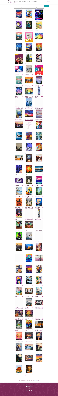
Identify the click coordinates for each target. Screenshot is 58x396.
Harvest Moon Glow (37, 208)
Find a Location (19, 384)
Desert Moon (26, 230)
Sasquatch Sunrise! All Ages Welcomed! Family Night (29, 97)
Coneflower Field (16, 97)
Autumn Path (26, 319)
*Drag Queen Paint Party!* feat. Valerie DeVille (28, 153)
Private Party (27, 384)
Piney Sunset (16, 219)
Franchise (35, 1)
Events (20, 1)
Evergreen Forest (36, 197)
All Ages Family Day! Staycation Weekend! (29, 119)
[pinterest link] (31, 390)
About (34, 384)
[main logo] (10, 0)
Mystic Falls (36, 97)
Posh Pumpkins (26, 241)
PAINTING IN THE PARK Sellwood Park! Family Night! (18, 19)
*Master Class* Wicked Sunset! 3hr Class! (28, 341)
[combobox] (18, 8)
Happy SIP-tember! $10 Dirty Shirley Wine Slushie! (19, 86)
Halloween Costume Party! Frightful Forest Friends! (29, 375)
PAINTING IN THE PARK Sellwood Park (38, 130)
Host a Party (24, 1)
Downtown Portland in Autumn (28, 86)
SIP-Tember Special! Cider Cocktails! (28, 197)
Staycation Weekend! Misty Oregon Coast (19, 130)
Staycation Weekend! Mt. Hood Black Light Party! (39, 108)
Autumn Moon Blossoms (37, 341)
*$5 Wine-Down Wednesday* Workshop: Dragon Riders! (19, 108)
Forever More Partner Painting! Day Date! (39, 308)
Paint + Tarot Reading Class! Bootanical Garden (28, 297)
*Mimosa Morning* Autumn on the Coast (18, 197)
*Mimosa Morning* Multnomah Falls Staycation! (18, 119)
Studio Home (16, 1)
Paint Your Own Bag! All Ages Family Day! (19, 308)
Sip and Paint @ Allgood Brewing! (38, 86)
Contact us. (36, 380)
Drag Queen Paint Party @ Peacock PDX (29, 208)
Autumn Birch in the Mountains (38, 219)
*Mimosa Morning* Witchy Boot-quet (18, 230)
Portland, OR (15, 2)
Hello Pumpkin (16, 330)
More (32, 1)
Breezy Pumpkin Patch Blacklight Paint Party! (38, 230)
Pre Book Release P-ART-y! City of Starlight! (39, 319)
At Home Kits (28, 1)
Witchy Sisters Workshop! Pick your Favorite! (38, 241)
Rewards (48, 1)
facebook (26, 390)
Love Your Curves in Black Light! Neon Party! (29, 219)
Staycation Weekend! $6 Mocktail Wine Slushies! (38, 119)
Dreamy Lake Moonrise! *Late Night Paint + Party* (39, 186)
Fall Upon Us (26, 330)
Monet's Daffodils (26, 19)
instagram (29, 390)
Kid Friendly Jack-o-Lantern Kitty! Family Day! (19, 208)
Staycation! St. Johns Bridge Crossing (28, 108)
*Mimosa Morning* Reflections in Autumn (19, 341)
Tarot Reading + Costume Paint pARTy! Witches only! (28, 186)
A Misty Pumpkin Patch (27, 308)
